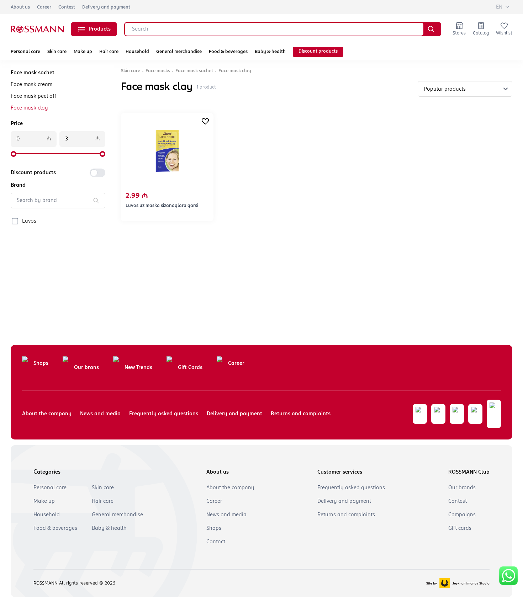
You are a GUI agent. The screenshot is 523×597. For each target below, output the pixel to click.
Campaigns (462, 514)
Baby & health (270, 51)
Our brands (462, 487)
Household (137, 51)
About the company (47, 413)
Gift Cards (190, 367)
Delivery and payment (106, 7)
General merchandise (179, 51)
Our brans (86, 367)
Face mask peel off (33, 96)
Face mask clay (29, 108)
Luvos (29, 221)
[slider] (13, 154)
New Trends (138, 367)
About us (20, 7)
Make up (83, 51)
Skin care (57, 51)
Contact (215, 541)
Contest (66, 7)
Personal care (25, 51)
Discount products (318, 51)
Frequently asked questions (163, 413)
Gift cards (459, 528)
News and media (100, 413)
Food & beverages (228, 51)
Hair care (108, 51)
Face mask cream (31, 84)
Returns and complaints (301, 413)
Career (44, 7)
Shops (40, 363)
